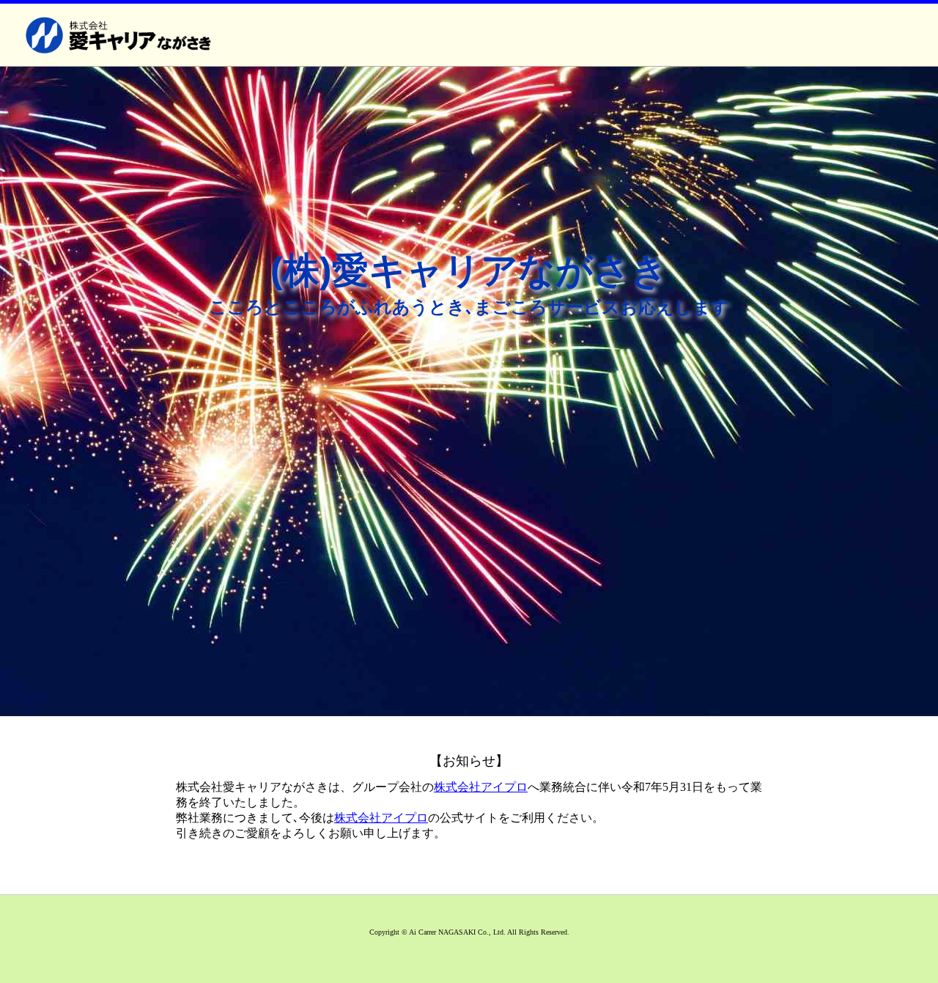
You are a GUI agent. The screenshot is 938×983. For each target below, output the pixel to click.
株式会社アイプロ (481, 787)
